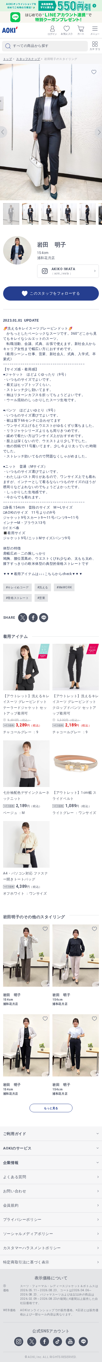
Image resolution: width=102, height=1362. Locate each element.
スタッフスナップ (28, 59)
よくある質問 (14, 1177)
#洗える (42, 587)
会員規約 (10, 1205)
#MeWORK (64, 587)
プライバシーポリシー (22, 1219)
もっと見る (51, 1108)
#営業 (41, 597)
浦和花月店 (46, 258)
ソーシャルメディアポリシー (28, 1234)
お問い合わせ (14, 1191)
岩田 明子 (51, 244)
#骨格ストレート (17, 597)
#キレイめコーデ (17, 587)
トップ (7, 59)
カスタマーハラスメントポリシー (32, 1248)
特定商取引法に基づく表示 (26, 1262)
